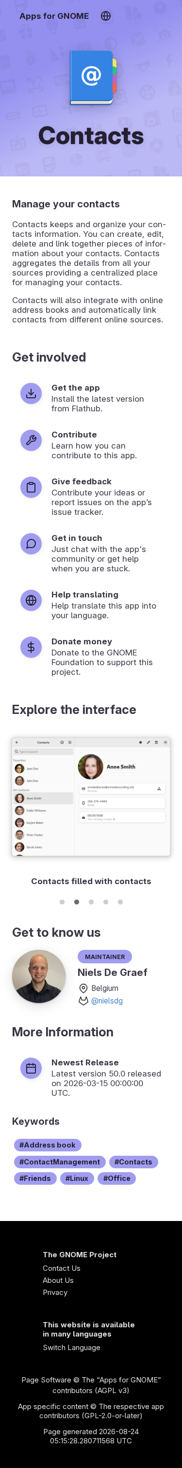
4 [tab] (106, 900)
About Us (58, 1280)
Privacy (55, 1292)
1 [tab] (62, 900)
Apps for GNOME (54, 16)
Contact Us (62, 1268)
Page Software (46, 1379)
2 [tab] (77, 900)
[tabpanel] (91, 810)
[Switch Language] (106, 16)
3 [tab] (91, 900)
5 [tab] (120, 900)
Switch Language (71, 1347)
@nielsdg (107, 1000)
